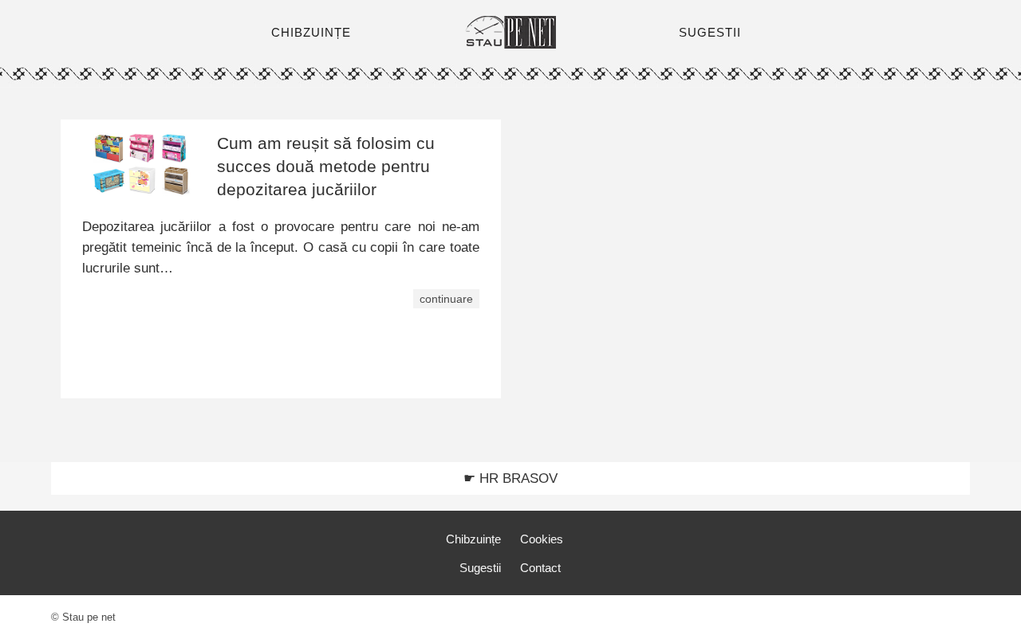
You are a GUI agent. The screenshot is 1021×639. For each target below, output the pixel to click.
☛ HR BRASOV (510, 478)
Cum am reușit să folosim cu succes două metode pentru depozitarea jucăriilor (326, 166)
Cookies (541, 539)
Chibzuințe (473, 539)
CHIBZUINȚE (311, 32)
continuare (446, 298)
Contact (540, 567)
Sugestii (480, 567)
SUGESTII (710, 32)
